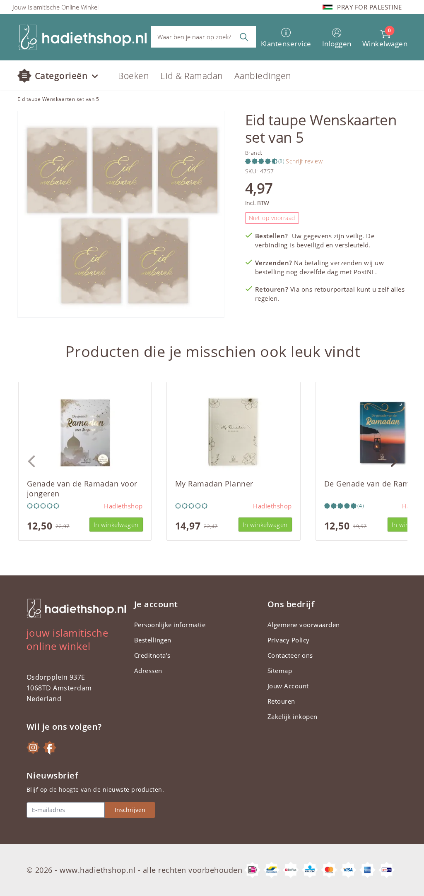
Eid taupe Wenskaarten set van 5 (58, 99)
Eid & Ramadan (191, 75)
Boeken (133, 75)
